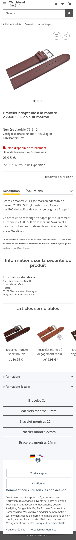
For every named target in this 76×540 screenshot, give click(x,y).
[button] (56, 3)
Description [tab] (11, 191)
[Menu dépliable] (4, 2)
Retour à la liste (13, 24)
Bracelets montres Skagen (34, 134)
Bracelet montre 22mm (38, 432)
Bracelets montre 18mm (38, 411)
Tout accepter (38, 473)
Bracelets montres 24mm (38, 442)
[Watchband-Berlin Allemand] (33, 456)
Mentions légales (15, 529)
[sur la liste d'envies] (66, 36)
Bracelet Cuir (38, 400)
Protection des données (42, 529)
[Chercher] (69, 13)
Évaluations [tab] (34, 191)
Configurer (38, 483)
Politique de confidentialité (50, 522)
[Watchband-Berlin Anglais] (42, 456)
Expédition (38, 165)
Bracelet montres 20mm (38, 421)
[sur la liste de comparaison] (56, 36)
